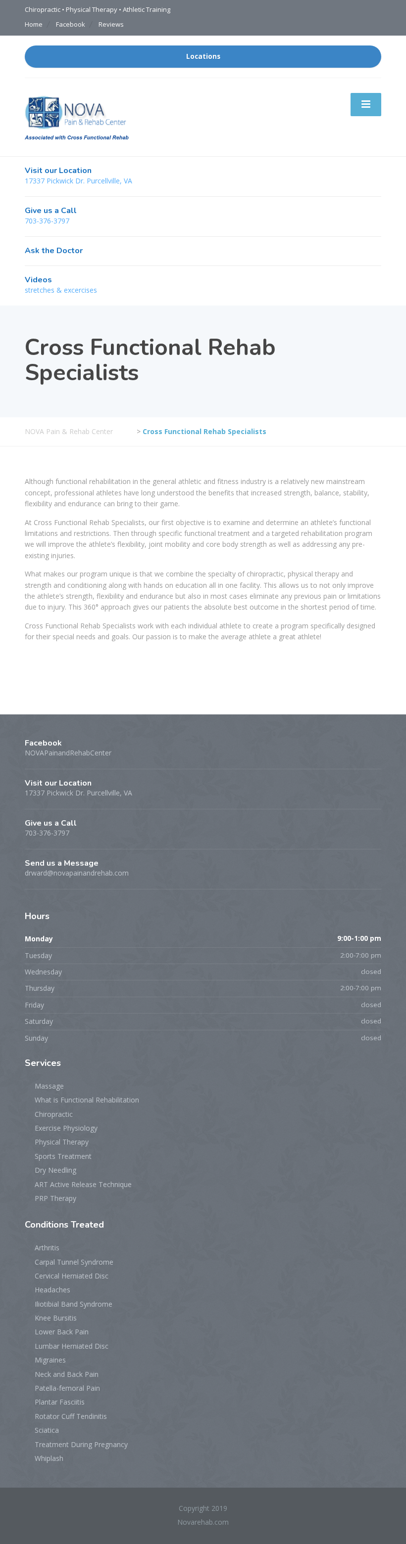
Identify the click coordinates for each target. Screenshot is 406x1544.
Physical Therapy (62, 1142)
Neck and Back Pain (67, 1374)
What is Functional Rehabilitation (87, 1099)
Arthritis (47, 1247)
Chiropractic (54, 1114)
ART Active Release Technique (83, 1184)
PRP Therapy (55, 1198)
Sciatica (47, 1430)
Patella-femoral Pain (67, 1388)
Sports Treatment (63, 1156)
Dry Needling (55, 1170)
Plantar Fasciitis (60, 1402)
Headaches (52, 1289)
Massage (49, 1086)
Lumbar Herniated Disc (71, 1346)
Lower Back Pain (62, 1331)
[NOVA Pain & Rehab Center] (77, 116)
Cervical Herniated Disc (71, 1275)
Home (34, 24)
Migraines (50, 1360)
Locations (203, 56)
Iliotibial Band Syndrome (73, 1304)
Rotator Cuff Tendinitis (71, 1416)
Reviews (111, 24)
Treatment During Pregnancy (81, 1444)
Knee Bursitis (56, 1318)
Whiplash (49, 1458)
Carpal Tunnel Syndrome (74, 1262)
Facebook (70, 24)
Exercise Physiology (66, 1128)
